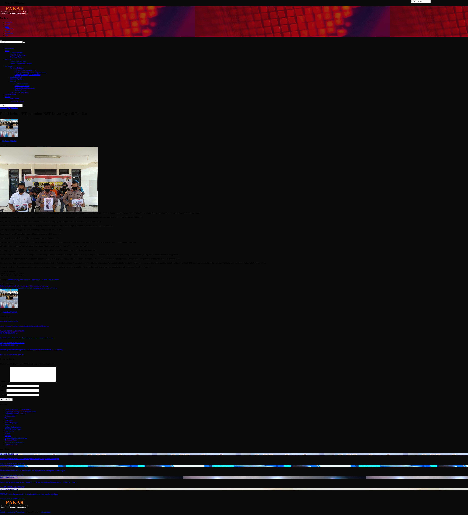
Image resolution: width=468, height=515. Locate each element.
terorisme (8, 22)
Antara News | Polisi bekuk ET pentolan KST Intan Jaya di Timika (33, 280)
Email (3, 390)
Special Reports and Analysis (21, 64)
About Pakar (10, 48)
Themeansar (45, 512)
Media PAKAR (16, 77)
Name (3, 386)
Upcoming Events (17, 101)
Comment (4, 382)
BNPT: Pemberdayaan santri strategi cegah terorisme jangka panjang (29, 494)
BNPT (7, 24)
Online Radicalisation (18, 62)
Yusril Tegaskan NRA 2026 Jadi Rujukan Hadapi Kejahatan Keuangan (24, 326)
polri (6, 27)
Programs (8, 66)
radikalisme (9, 33)
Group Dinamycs (21, 83)
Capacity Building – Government (27, 75)
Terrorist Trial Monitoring (19, 92)
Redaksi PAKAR (9, 141)
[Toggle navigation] (1, 40)
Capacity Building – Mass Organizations (30, 72)
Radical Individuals (22, 86)
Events (7, 97)
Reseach (13, 81)
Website (3, 395)
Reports (8, 59)
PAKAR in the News (18, 55)
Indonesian (417, 1)
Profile (7, 433)
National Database (17, 79)
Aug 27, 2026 (5, 331)
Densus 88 (9, 29)
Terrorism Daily (16, 57)
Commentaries (10, 94)
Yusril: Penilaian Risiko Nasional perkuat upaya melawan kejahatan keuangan (27, 338)
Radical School (20, 90)
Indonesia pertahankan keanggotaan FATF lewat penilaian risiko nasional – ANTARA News (31, 350)
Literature (8, 420)
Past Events (14, 99)
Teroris (7, 31)
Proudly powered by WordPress (12, 512)
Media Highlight (16, 53)
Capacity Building (17, 68)
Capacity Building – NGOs (25, 70)
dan (6, 35)
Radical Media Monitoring (25, 88)
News (7, 51)
